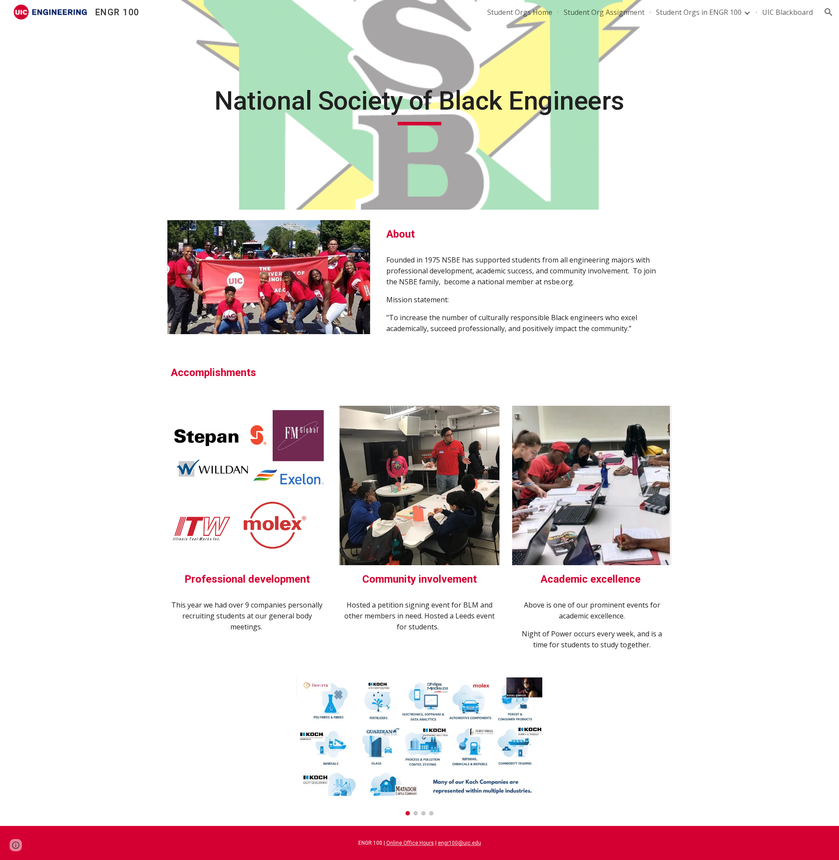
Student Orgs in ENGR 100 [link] (699, 12)
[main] (419, 105)
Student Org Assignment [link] (604, 12)
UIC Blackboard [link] (787, 12)
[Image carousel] (419, 746)
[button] (828, 12)
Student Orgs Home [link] (519, 12)
